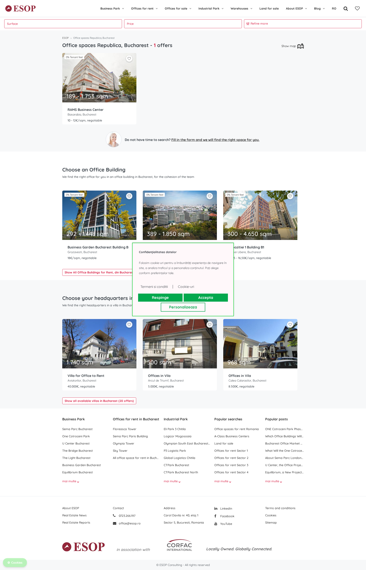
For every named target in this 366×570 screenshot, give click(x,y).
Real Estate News (74, 515)
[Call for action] (114, 139)
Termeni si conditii (154, 286)
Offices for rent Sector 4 (231, 472)
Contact (118, 508)
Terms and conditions (280, 508)
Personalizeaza (183, 307)
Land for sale (269, 8)
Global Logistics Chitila (179, 458)
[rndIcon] (129, 58)
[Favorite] (357, 8)
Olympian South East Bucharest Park (187, 443)
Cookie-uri (186, 286)
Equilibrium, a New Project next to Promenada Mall (284, 472)
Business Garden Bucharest (81, 465)
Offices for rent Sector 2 (231, 458)
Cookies (270, 515)
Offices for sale (176, 8)
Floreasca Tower (124, 429)
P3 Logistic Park (175, 451)
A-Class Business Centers (231, 436)
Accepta (205, 297)
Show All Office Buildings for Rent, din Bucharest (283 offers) (108, 272)
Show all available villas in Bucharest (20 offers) (99, 401)
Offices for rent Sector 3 (231, 465)
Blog (317, 8)
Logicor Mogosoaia (177, 436)
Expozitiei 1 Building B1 (246, 247)
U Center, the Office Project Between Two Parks (284, 465)
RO (334, 8)
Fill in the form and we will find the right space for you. (215, 140)
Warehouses (239, 8)
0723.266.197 (126, 516)
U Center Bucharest (76, 443)
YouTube (225, 524)
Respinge (160, 297)
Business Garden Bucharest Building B (98, 247)
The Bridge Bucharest (77, 451)
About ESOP (294, 8)
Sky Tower (120, 451)
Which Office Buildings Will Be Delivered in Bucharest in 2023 (284, 436)
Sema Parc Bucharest (77, 429)
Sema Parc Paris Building (130, 436)
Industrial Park (208, 8)
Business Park (110, 8)
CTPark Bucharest (176, 465)
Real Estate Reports (76, 522)
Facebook (226, 516)
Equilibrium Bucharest (77, 472)
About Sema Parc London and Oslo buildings (284, 458)
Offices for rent (142, 8)
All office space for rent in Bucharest (136, 458)
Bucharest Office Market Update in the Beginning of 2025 (284, 443)
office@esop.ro (130, 523)
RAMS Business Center (86, 109)
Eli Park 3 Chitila (175, 429)
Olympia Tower (123, 443)
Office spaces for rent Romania (236, 429)
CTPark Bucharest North (181, 472)
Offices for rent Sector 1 (231, 451)
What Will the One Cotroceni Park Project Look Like (284, 451)
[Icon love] (129, 60)
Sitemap (271, 522)
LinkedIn (225, 508)
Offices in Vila (159, 375)
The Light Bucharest (76, 458)
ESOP (65, 37)
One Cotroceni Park (76, 436)
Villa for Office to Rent (86, 375)
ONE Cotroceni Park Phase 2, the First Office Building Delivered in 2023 (284, 429)
